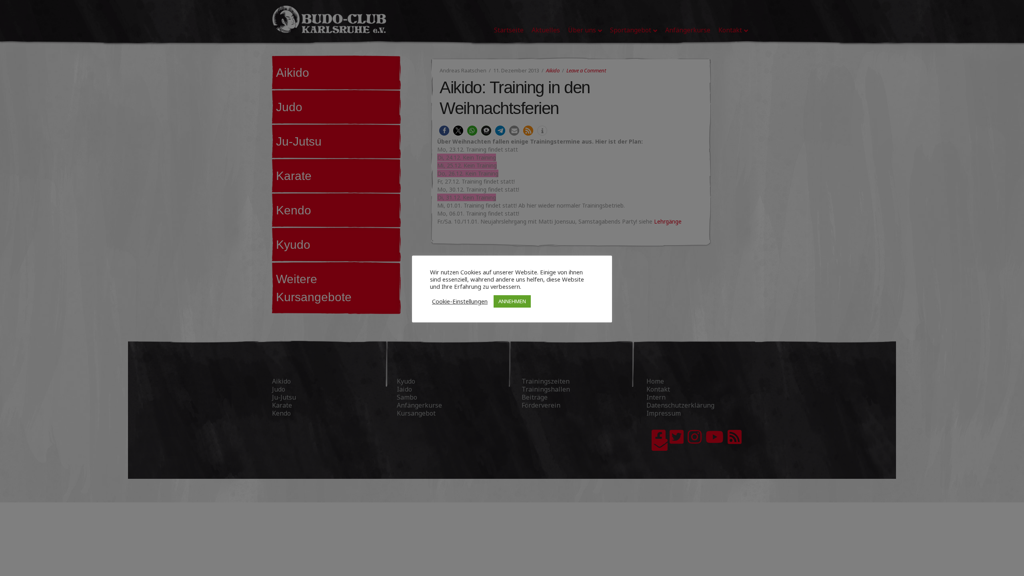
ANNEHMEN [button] (512, 301)
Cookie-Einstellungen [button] (460, 301)
